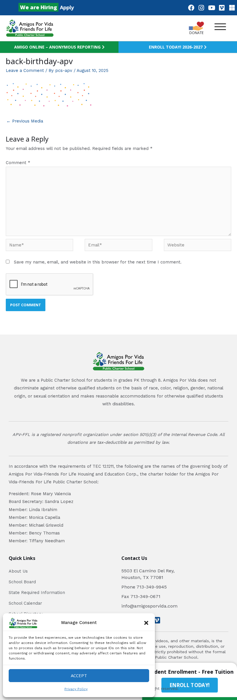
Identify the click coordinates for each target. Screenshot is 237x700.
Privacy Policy (76, 689)
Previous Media (24, 121)
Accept (79, 675)
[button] (146, 623)
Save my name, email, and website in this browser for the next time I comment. (98, 262)
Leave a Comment (25, 70)
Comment (18, 162)
